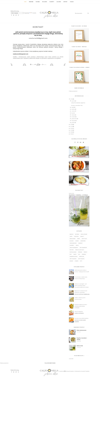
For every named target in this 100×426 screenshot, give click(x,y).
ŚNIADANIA (84, 254)
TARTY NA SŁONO (81, 258)
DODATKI (77, 240)
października (74, 118)
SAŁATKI (74, 254)
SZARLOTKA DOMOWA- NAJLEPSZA (78, 102)
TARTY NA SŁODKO (73, 258)
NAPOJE (77, 245)
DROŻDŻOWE (83, 240)
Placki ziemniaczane (81, 330)
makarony (80, 243)
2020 (71, 132)
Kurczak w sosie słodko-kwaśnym (81, 318)
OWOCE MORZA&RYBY (74, 247)
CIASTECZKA (76, 236)
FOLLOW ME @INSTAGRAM (50, 363)
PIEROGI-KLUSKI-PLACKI (79, 249)
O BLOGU (72, 1)
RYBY (71, 254)
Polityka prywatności (73, 91)
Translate (30, 13)
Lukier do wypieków (79, 311)
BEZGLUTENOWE (84, 234)
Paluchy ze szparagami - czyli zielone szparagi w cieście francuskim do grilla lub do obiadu (82, 285)
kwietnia (73, 109)
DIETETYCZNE (84, 238)
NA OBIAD (38, 1)
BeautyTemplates (70, 371)
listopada (73, 120)
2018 (71, 128)
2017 (71, 126)
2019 (71, 130)
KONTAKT (65, 1)
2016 (71, 124)
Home (25, 1)
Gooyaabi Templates (85, 371)
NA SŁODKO (44, 1)
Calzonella (71, 358)
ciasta (71, 236)
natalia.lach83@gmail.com (38, 38)
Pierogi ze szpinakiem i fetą (76, 105)
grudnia (73, 122)
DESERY (78, 238)
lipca (72, 113)
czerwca (73, 111)
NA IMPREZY (72, 245)
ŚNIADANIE (31, 1)
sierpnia (73, 114)
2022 (71, 134)
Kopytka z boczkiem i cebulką (82, 338)
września (73, 116)
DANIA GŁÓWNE (72, 238)
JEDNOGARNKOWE (73, 243)
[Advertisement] (41, 398)
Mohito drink (71, 193)
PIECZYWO (72, 249)
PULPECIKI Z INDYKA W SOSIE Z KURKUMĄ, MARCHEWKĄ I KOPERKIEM (81, 306)
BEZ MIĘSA (77, 234)
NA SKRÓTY (52, 1)
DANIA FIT (82, 236)
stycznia (73, 100)
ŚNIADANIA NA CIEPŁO (73, 256)
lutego (72, 107)
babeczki (71, 234)
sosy (79, 254)
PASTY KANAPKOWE (83, 247)
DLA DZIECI (59, 1)
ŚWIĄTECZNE (81, 256)
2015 (71, 99)
